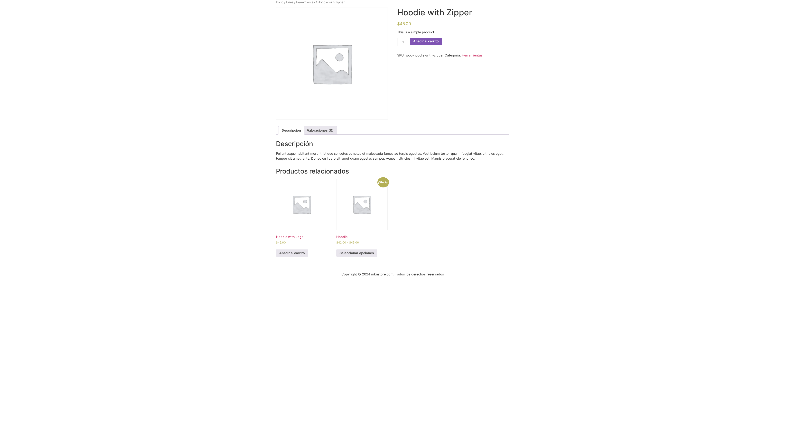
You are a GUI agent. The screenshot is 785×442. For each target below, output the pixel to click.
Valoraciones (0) (320, 130)
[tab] (291, 130)
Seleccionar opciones (357, 253)
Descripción (291, 130)
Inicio (279, 2)
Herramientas (305, 2)
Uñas (289, 2)
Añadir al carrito (426, 41)
